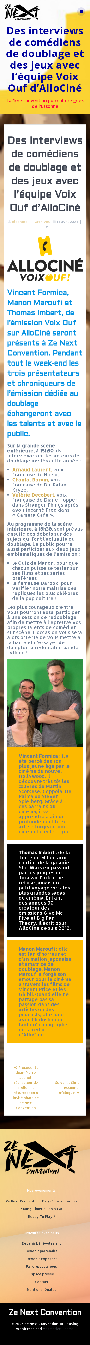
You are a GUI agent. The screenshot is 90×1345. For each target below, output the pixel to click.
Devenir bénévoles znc (41, 1243)
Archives (42, 222)
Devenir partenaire (41, 1251)
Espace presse (41, 1274)
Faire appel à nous (41, 1266)
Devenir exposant (41, 1259)
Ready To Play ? (41, 1216)
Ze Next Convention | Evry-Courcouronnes (42, 1201)
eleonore (20, 222)
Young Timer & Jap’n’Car (41, 1209)
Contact (41, 1282)
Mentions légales (41, 1289)
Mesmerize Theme (58, 1329)
